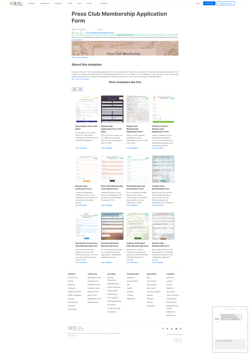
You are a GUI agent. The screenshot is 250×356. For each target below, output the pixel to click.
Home (76, 32)
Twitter (167, 328)
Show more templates (80, 57)
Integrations (44, 3)
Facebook (163, 328)
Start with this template (80, 79)
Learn (79, 3)
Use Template (77, 40)
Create (69, 3)
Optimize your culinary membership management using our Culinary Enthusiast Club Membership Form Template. (137, 255)
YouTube (176, 328)
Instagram (180, 328)
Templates (58, 3)
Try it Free (209, 3)
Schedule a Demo (225, 3)
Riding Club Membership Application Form (134, 129)
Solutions (31, 3)
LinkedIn (171, 328)
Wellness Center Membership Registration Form (160, 129)
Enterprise (103, 3)
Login (198, 3)
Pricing (89, 3)
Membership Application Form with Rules (111, 129)
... (83, 32)
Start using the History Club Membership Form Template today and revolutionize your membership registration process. (162, 255)
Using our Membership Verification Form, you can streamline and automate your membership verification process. (86, 197)
